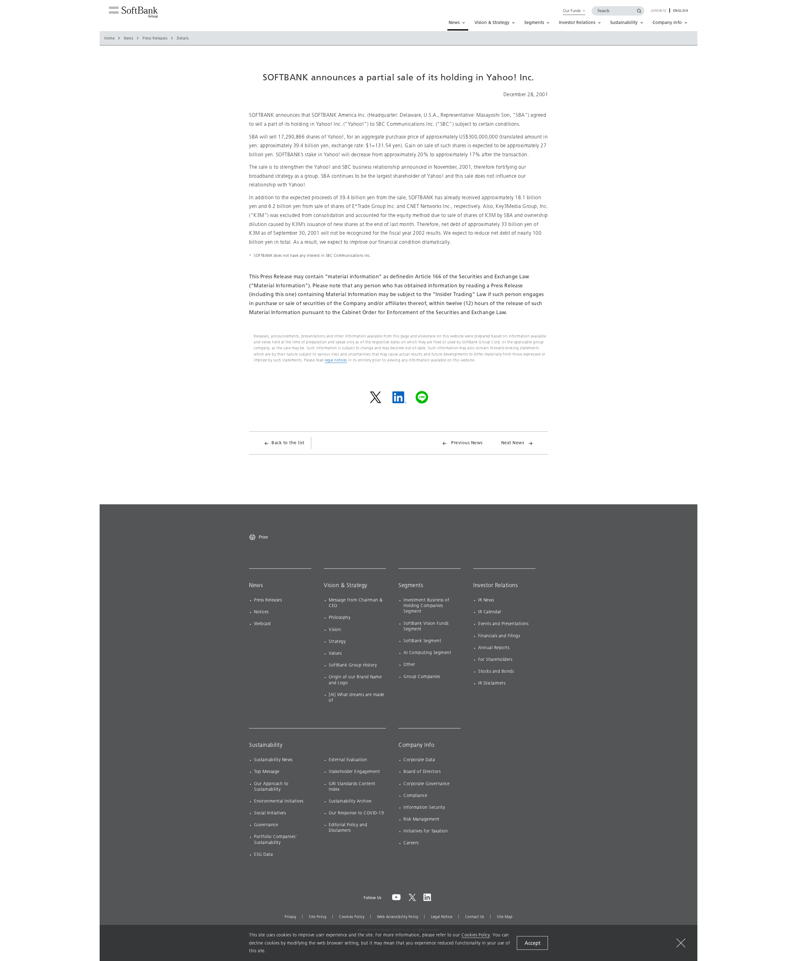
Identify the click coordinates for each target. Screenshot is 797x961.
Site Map (504, 917)
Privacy (290, 917)
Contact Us (474, 917)
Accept (532, 943)
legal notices (336, 360)
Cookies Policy (351, 917)
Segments (410, 585)
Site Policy (318, 917)
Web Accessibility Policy (397, 917)
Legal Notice (441, 917)
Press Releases (155, 38)
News (128, 38)
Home (109, 38)
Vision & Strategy (345, 585)
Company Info (416, 745)
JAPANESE (659, 11)
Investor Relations (495, 585)
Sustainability (265, 745)
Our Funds (572, 10)
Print (263, 537)
